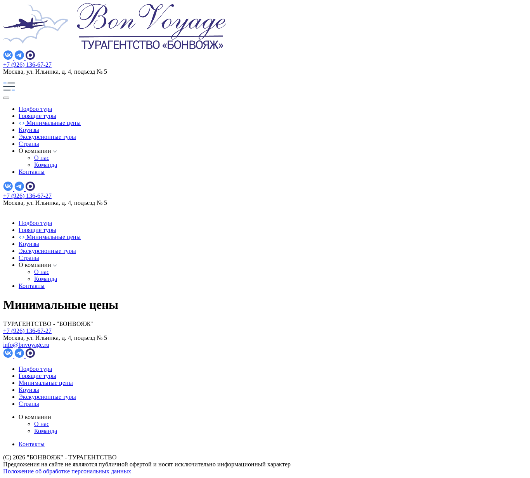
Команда (45, 164)
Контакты (32, 171)
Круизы (29, 129)
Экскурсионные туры (47, 136)
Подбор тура (35, 109)
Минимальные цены (53, 123)
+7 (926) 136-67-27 (27, 64)
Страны (29, 143)
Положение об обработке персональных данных (67, 471)
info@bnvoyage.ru (26, 344)
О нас (41, 157)
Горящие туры (37, 116)
